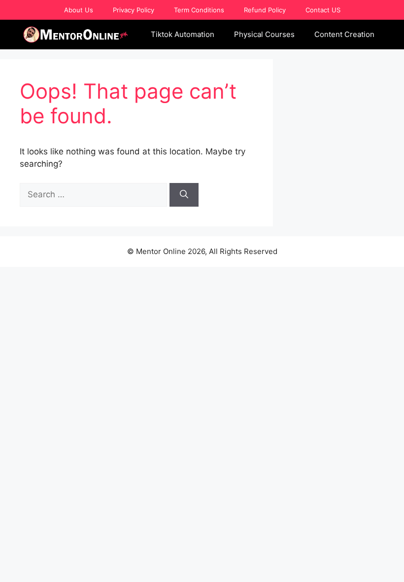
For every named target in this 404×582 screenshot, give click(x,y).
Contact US (322, 10)
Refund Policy (265, 10)
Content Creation (344, 34)
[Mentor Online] (76, 34)
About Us (78, 10)
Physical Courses (264, 34)
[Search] (184, 195)
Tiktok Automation (182, 34)
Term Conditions (199, 10)
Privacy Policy (133, 10)
